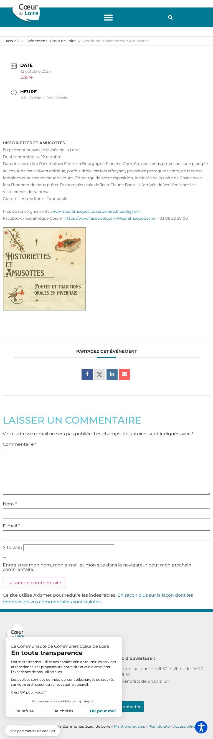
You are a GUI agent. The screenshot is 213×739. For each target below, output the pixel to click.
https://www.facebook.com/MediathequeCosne (110, 218)
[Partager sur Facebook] (87, 374)
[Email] (124, 374)
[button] (109, 17)
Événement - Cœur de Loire (51, 41)
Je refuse (25, 710)
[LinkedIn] (112, 374)
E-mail (11, 526)
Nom (10, 504)
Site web (12, 547)
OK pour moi (103, 710)
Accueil (12, 41)
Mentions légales (129, 726)
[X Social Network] (99, 374)
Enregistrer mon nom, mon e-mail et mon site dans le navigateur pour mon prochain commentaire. (97, 567)
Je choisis (63, 710)
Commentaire (20, 444)
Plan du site (159, 726)
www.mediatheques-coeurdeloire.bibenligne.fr (95, 211)
